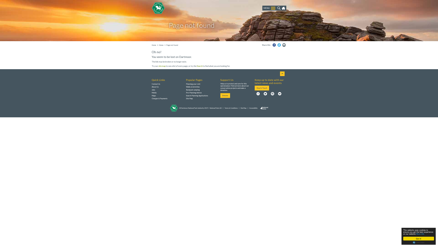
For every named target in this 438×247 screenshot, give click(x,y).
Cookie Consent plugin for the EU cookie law (418, 242)
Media (154, 93)
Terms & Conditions (231, 108)
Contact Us (156, 84)
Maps (154, 96)
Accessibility (253, 108)
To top (282, 73)
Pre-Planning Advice (194, 93)
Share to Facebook (274, 45)
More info (420, 233)
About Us (155, 87)
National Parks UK (216, 108)
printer (284, 45)
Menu (266, 8)
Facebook (258, 93)
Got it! (418, 238)
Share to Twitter (279, 45)
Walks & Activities (193, 87)
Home (283, 8)
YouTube (279, 93)
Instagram (272, 93)
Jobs (153, 90)
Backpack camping (193, 90)
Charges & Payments (159, 98)
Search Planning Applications (197, 96)
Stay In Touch (262, 88)
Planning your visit (193, 84)
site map (162, 66)
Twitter (265, 93)
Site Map (189, 98)
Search (278, 8)
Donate (225, 95)
